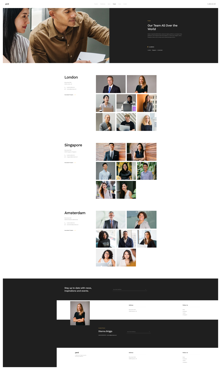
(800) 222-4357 (212, 4)
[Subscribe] (145, 289)
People (114, 4)
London (149, 50)
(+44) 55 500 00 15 (102, 335)
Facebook (185, 311)
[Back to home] (7, 4)
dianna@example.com (112, 335)
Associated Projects (68, 94)
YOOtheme (81, 356)
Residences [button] (102, 4)
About (109, 4)
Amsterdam (160, 50)
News (119, 4)
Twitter (184, 313)
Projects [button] (96, 4)
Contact (125, 4)
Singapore (154, 50)
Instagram (185, 314)
